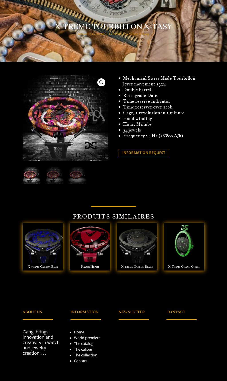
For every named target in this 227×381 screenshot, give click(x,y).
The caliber (83, 349)
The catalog (83, 343)
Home (79, 332)
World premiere (87, 337)
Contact (80, 360)
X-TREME (98, 34)
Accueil (83, 34)
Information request (143, 152)
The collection (85, 355)
